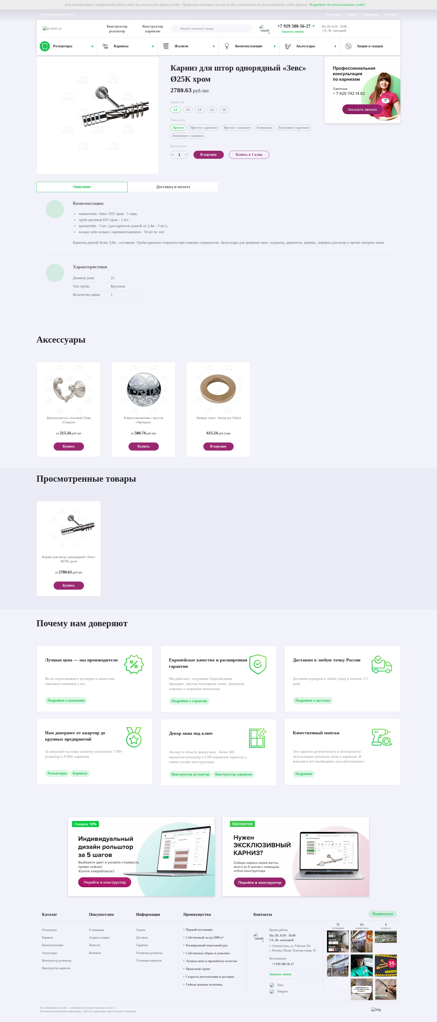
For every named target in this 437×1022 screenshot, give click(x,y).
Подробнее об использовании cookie (337, 5)
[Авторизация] (390, 29)
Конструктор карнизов (152, 29)
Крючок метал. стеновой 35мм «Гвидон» (69, 420)
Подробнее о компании (66, 700)
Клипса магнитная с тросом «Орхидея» (143, 420)
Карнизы (80, 773)
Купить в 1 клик (249, 155)
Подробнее (303, 774)
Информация (371, 14)
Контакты (391, 14)
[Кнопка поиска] (175, 29)
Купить (69, 446)
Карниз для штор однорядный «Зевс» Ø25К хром (69, 559)
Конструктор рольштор (117, 29)
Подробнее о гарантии (189, 701)
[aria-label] (362, 91)
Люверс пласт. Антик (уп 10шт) (218, 418)
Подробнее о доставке (312, 700)
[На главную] (74, 28)
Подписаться (382, 914)
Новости (352, 14)
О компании (333, 14)
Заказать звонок (293, 31)
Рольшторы (57, 773)
